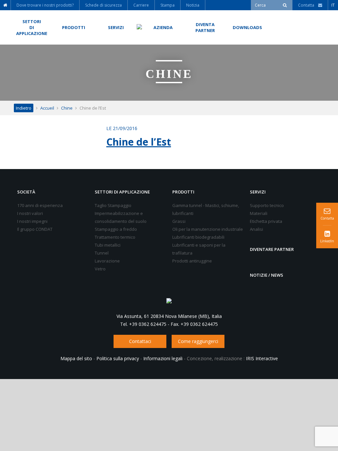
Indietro (23, 108)
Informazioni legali (163, 358)
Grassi (179, 221)
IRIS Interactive (262, 358)
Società (26, 192)
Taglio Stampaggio (113, 205)
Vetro (100, 269)
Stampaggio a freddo (116, 229)
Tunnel (102, 253)
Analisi (256, 229)
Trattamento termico (115, 237)
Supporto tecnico (267, 205)
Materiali (258, 213)
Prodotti (183, 192)
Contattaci (140, 341)
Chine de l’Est (138, 142)
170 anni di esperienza (40, 205)
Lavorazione (107, 261)
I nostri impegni (32, 221)
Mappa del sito (76, 358)
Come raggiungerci (198, 341)
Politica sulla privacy (117, 358)
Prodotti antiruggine (192, 261)
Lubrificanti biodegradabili (198, 237)
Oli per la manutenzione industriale (207, 229)
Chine (67, 108)
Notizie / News (266, 275)
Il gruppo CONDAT (34, 229)
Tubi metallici (107, 245)
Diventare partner (272, 249)
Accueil (47, 108)
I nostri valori (30, 213)
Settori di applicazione (122, 192)
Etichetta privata (266, 221)
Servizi (258, 192)
